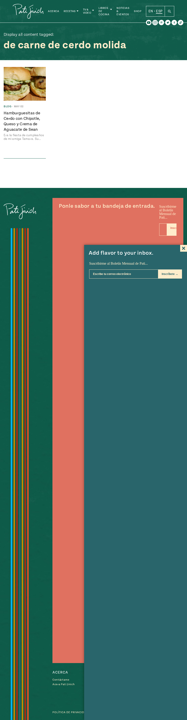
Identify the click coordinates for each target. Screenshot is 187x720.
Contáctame (60, 679)
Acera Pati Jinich (63, 684)
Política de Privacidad (70, 712)
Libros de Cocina (104, 11)
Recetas (70, 11)
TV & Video (87, 11)
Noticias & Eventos (123, 11)
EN (150, 11)
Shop (137, 11)
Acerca (53, 11)
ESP (159, 11)
